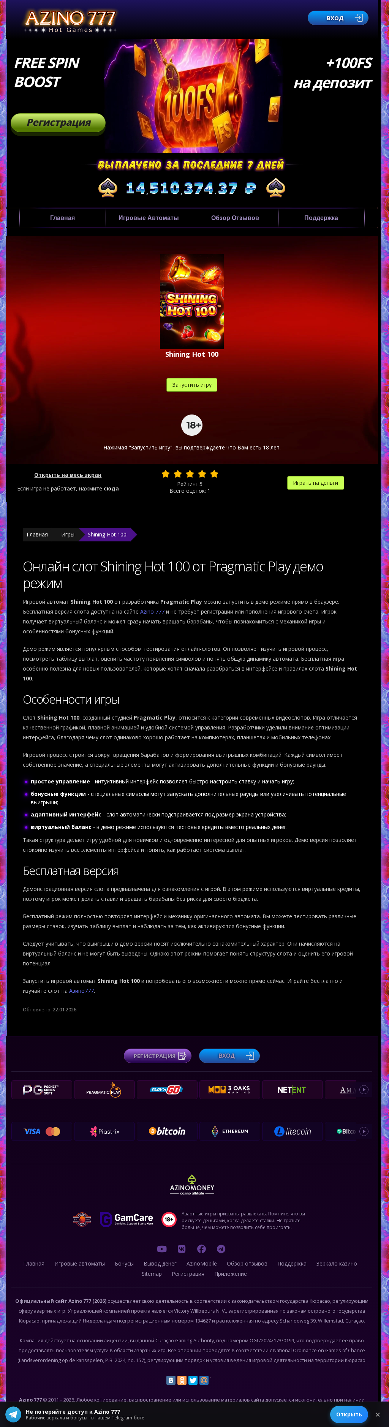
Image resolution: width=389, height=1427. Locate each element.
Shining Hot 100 (107, 534)
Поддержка (321, 218)
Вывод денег (160, 1263)
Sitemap (152, 1273)
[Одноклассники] (182, 1380)
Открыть (349, 1414)
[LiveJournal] (215, 1380)
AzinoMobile (202, 1263)
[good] (202, 474)
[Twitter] (193, 1380)
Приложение (230, 1273)
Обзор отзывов (235, 218)
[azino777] (181, 1248)
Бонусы (124, 1263)
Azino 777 (153, 611)
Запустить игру (192, 384)
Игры (67, 534)
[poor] (178, 474)
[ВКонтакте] (171, 1380)
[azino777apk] (221, 1248)
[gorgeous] (214, 474)
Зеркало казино (336, 1263)
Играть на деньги (315, 482)
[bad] (165, 474)
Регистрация (58, 121)
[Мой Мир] (204, 1380)
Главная (62, 218)
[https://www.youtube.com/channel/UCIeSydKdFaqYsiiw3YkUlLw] (161, 1248)
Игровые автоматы (149, 218)
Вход (335, 18)
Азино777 (81, 990)
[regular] (190, 474)
